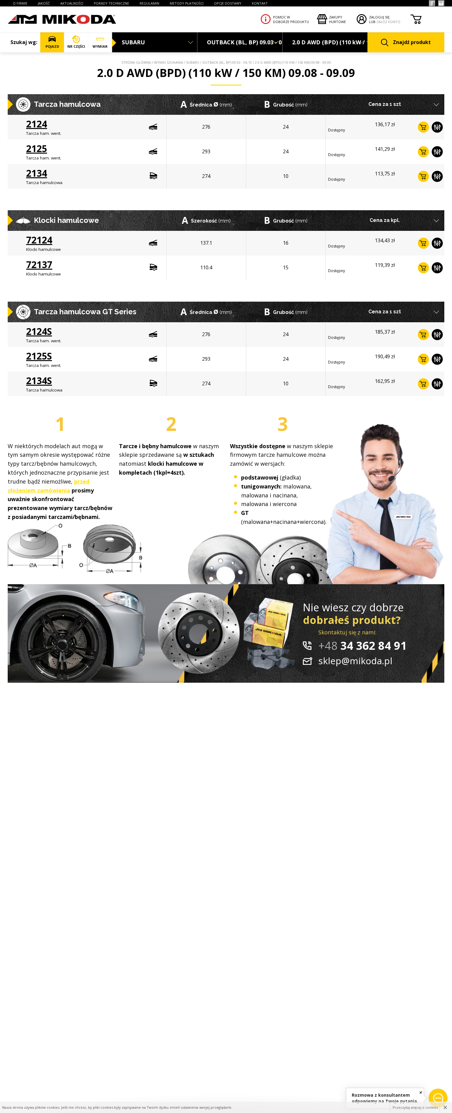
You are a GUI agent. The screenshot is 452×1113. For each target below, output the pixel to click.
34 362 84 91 (362, 645)
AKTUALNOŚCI (71, 3)
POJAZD (52, 46)
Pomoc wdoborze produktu (291, 19)
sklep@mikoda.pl (355, 660)
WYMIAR (100, 46)
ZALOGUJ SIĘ (379, 17)
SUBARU (192, 62)
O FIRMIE (20, 3)
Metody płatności (187, 3)
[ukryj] (421, 1092)
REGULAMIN (149, 3)
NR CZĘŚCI (76, 46)
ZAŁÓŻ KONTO (388, 21)
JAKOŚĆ (44, 3)
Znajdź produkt (412, 42)
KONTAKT (260, 3)
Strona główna (136, 62)
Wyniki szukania (168, 62)
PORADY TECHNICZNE (111, 3)
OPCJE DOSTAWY (227, 3)
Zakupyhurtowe (337, 19)
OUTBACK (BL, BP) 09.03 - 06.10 (227, 62)
